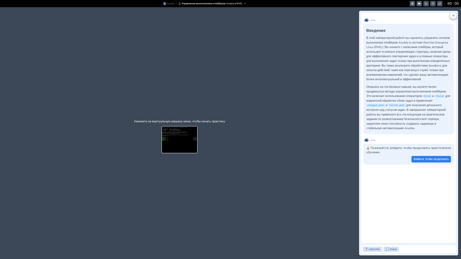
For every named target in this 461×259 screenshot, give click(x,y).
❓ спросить (372, 249)
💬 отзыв (391, 249)
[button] (212, 3)
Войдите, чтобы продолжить (431, 159)
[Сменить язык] (412, 3)
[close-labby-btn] (453, 15)
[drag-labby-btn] (357, 133)
